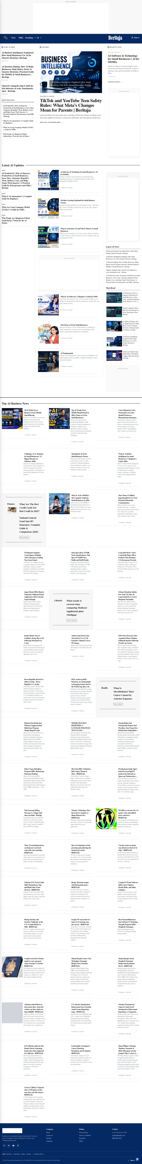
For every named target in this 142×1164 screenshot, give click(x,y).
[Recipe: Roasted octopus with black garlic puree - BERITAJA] (59, 890)
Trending (29, 37)
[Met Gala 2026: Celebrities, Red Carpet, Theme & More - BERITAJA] (59, 777)
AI (38, 37)
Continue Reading (115, 82)
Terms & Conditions (85, 1135)
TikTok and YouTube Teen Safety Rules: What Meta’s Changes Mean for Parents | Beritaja (71, 105)
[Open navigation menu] (5, 37)
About (48, 1132)
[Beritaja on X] (4, 1146)
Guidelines (49, 1141)
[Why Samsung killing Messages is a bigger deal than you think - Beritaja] (12, 818)
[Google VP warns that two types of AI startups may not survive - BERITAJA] (59, 927)
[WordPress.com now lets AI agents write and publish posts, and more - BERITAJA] (106, 818)
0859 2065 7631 (117, 1138)
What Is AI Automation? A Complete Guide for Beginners (18, 122)
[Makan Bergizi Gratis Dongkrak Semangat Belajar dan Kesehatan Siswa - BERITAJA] (106, 966)
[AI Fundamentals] (48, 361)
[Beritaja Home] (115, 37)
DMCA (81, 1141)
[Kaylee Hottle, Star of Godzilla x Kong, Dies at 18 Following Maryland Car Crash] (12, 644)
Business (9, 1154)
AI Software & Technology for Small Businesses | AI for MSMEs (123, 59)
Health (23, 1154)
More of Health (118, 704)
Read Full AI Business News (51, 122)
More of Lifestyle (71, 620)
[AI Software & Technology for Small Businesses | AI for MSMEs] (48, 180)
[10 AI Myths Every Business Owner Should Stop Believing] (12, 418)
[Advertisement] (71, 17)
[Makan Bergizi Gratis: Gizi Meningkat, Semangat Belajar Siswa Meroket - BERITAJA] (59, 966)
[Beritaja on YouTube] (13, 1146)
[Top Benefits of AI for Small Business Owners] (59, 462)
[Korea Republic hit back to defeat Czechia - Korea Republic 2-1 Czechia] (12, 687)
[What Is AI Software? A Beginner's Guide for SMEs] (48, 305)
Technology (16, 1154)
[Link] (11, 510)
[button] (44, 72)
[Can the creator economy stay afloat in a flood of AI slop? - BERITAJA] (106, 853)
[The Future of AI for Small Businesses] (48, 333)
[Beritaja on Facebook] (18, 1146)
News (13, 37)
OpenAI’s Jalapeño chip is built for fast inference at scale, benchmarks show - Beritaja (17, 88)
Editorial (48, 1138)
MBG (21, 37)
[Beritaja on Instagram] (9, 1146)
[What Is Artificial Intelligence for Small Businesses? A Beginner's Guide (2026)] (106, 462)
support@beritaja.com (118, 1135)
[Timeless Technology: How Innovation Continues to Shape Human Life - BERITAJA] (59, 818)
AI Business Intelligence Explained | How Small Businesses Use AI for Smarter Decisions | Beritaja (18, 55)
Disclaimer (82, 1138)
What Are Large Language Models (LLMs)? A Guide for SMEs (18, 128)
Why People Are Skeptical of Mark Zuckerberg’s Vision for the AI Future (16, 135)
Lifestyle (28, 1154)
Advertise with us (39, 1154)
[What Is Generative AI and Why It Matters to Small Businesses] (48, 237)
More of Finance (24, 537)
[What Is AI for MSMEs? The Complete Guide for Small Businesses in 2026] (59, 503)
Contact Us (49, 1135)
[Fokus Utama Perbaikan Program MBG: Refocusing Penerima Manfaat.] (12, 777)
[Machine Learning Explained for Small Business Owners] (48, 208)
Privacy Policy (83, 1132)
